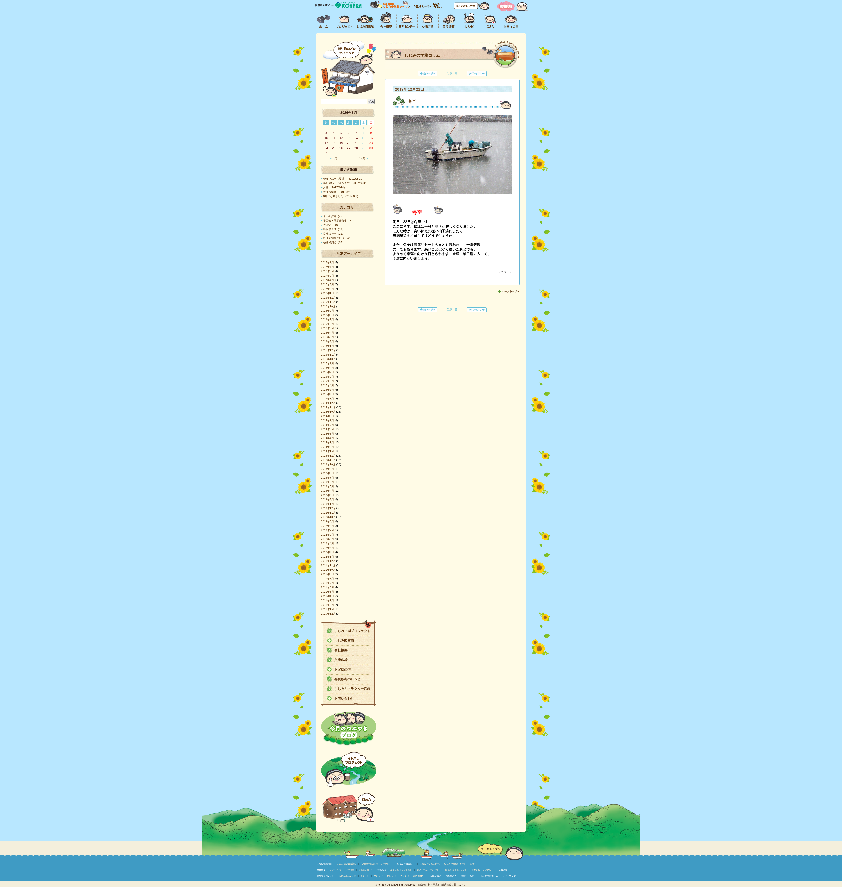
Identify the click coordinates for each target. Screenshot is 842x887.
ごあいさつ (335, 870)
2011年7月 (327, 583)
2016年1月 (327, 345)
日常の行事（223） (334, 233)
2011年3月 (327, 600)
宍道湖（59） (331, 225)
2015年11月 (328, 354)
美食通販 (503, 870)
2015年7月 (327, 372)
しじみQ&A (435, 876)
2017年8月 (327, 262)
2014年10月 (328, 411)
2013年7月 (327, 477)
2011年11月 (328, 565)
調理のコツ (418, 876)
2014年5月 (327, 433)
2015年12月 (328, 350)
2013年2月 (327, 499)
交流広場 (341, 660)
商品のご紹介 (365, 870)
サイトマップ (509, 876)
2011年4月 (327, 596)
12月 (363, 158)
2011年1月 (327, 609)
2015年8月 (327, 367)
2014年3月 (327, 442)
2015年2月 (327, 394)
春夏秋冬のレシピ (347, 679)
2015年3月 (327, 389)
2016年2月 (327, 341)
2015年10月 (328, 359)
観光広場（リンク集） (456, 870)
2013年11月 (328, 460)
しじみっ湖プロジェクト (352, 631)
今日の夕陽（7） (333, 216)
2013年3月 (327, 495)
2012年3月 (327, 547)
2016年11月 (328, 302)
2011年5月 (327, 591)
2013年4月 (327, 490)
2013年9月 (327, 468)
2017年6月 (327, 271)
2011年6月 (327, 587)
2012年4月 (327, 543)
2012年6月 (327, 534)
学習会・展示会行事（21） (339, 220)
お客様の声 (342, 669)
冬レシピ (404, 876)
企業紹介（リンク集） (482, 870)
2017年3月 (327, 284)
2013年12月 (328, 455)
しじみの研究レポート (455, 863)
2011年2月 (327, 604)
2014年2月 (327, 446)
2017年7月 (327, 266)
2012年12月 (328, 508)
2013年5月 (327, 486)
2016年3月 (327, 337)
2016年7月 (327, 319)
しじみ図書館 (344, 640)
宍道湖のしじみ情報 (430, 863)
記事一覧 (452, 73)
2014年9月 (327, 416)
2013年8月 (327, 473)
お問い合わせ (344, 698)
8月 (333, 158)
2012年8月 (327, 525)
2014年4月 (327, 438)
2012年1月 (327, 556)
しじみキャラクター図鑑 (352, 689)
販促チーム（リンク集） (429, 870)
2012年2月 (327, 552)
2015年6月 (327, 376)
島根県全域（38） (334, 229)
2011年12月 (328, 561)
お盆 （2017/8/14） (334, 187)
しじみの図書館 (404, 863)
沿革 (472, 863)
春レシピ (365, 876)
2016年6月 (327, 324)
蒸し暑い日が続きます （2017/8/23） (345, 183)
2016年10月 (328, 306)
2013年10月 (328, 464)
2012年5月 (327, 539)
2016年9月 (327, 310)
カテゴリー (348, 207)
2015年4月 (327, 385)
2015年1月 (327, 398)
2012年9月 (327, 521)
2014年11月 (328, 407)
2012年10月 (328, 517)
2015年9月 (327, 363)
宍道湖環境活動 (324, 863)
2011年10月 (328, 569)
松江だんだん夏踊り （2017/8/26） (344, 178)
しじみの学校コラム (488, 876)
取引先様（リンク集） (401, 870)
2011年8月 (327, 578)
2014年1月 (327, 451)
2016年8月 (327, 315)
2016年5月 (327, 328)
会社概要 (341, 650)
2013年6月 (327, 482)
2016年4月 (327, 332)
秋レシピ (391, 876)
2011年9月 (327, 574)
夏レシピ (378, 876)
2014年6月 (327, 429)
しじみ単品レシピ (347, 876)
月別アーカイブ (348, 253)
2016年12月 (328, 297)
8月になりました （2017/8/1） (341, 196)
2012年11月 (328, 512)
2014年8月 (327, 420)
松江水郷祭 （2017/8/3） (338, 191)
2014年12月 (328, 403)
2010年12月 (328, 613)
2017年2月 (327, 288)
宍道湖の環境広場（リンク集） (376, 863)
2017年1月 (327, 293)
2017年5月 (327, 275)
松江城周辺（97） (334, 242)
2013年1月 (327, 504)
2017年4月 (327, 280)
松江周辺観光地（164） (337, 238)
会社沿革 (349, 870)
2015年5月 (327, 381)
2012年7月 (327, 530)
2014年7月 (327, 424)
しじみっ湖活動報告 (346, 863)
